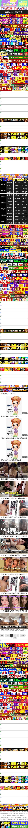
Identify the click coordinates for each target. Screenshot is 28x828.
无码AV (3, 209)
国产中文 (9, 219)
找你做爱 (24, 195)
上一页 (7, 635)
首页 (2, 635)
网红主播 (17, 182)
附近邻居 (9, 195)
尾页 (15, 637)
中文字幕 (17, 189)
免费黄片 (24, 213)
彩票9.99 (9, 204)
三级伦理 (9, 189)
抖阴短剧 (17, 223)
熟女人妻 (17, 213)
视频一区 (3, 184)
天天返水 (24, 204)
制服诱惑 (24, 216)
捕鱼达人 (9, 201)
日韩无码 (24, 223)
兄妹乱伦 (17, 219)
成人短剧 (24, 219)
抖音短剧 (9, 207)
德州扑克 (24, 201)
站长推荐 (3, 196)
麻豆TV (17, 207)
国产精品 (9, 182)
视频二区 (3, 190)
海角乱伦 (17, 216)
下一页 (22, 635)
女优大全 (17, 210)
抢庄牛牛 (17, 201)
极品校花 (9, 223)
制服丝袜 (17, 192)
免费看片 (3, 221)
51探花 (24, 207)
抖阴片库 (3, 215)
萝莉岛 (24, 210)
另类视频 (24, 192)
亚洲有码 (9, 185)
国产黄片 (9, 213)
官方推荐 (3, 202)
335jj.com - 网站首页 (13, 12)
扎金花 (17, 204)
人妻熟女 (9, 192)
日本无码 (24, 182)
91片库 (10, 210)
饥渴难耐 (17, 195)
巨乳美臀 (24, 189)
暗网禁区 (9, 216)
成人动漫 (24, 185)
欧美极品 (17, 185)
